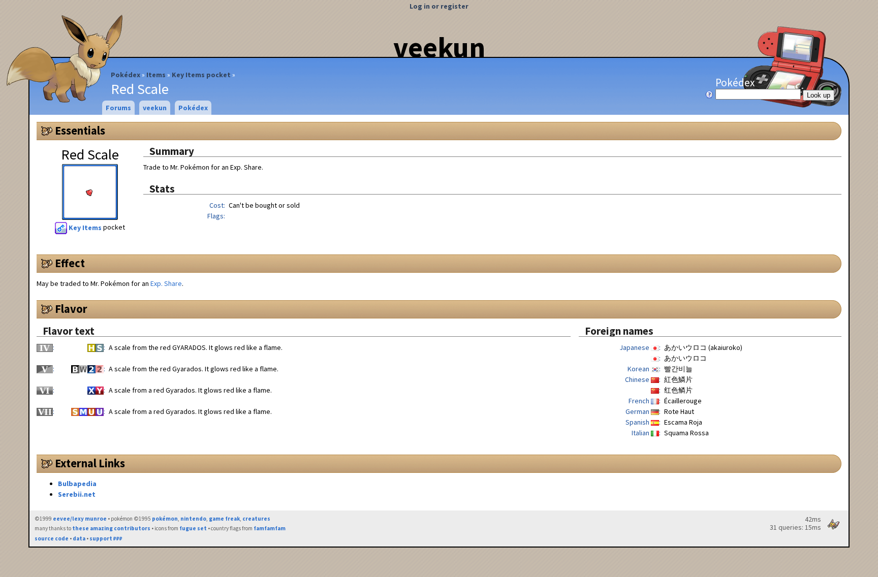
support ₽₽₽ (105, 538)
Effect (70, 263)
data (79, 538)
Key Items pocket (201, 74)
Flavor (71, 309)
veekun (439, 47)
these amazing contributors (111, 528)
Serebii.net (77, 494)
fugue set (193, 528)
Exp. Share (166, 283)
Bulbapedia (77, 483)
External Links (90, 463)
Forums (118, 107)
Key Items (85, 227)
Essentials (80, 130)
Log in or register (439, 6)
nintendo (193, 518)
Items (156, 74)
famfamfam (270, 528)
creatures (256, 518)
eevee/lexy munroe (80, 518)
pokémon (165, 518)
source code (52, 538)
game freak (224, 518)
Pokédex (125, 74)
